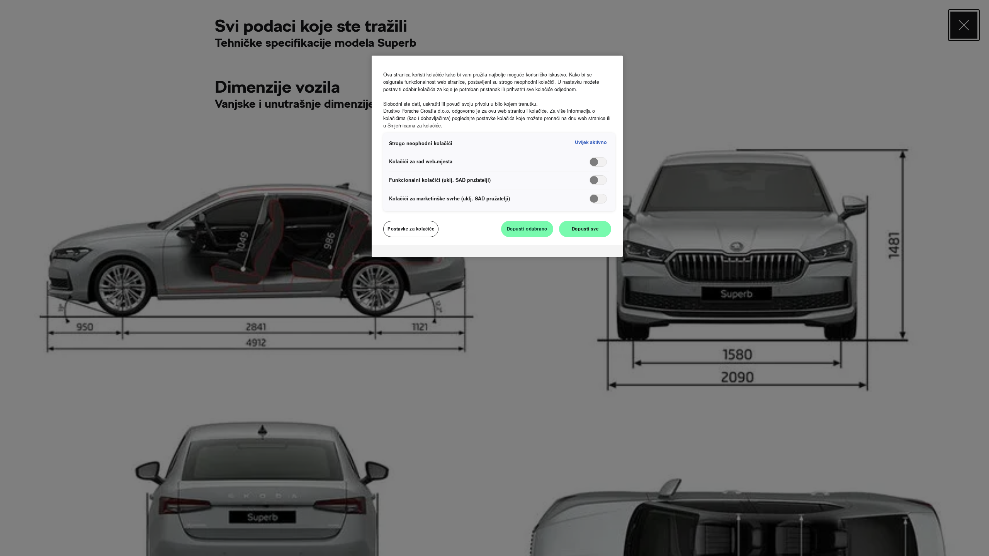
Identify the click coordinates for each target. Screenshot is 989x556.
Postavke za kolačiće (410, 228)
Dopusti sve (585, 228)
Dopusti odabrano (527, 228)
